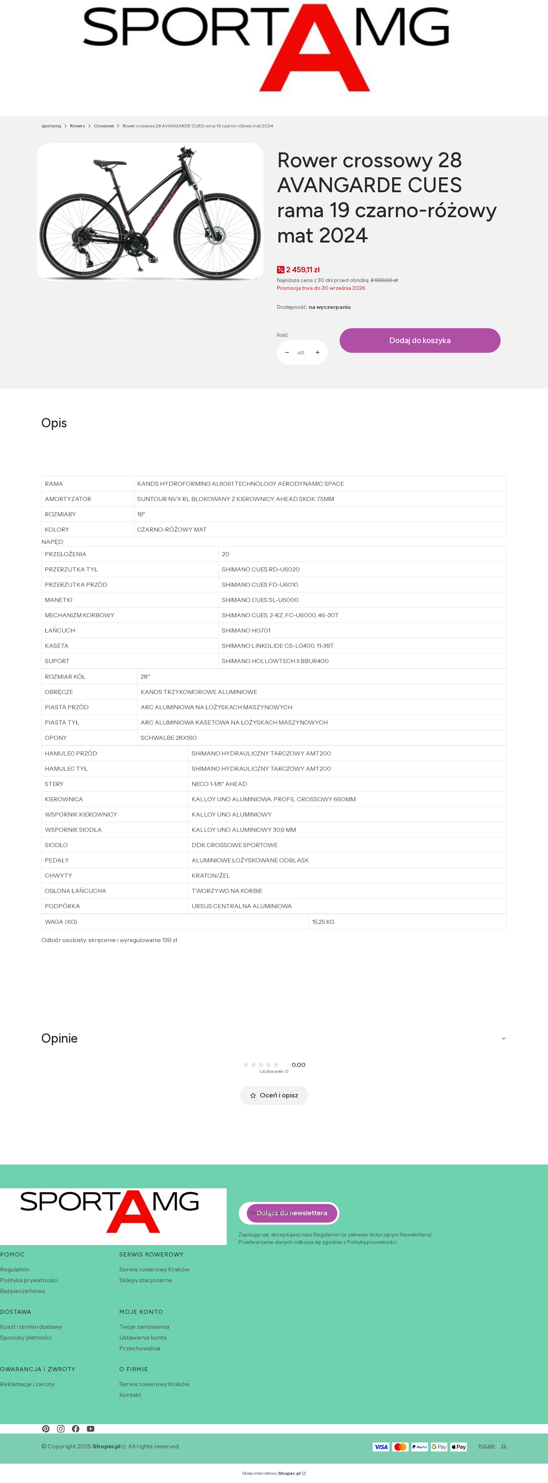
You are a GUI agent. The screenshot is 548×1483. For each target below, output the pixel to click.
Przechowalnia (139, 1348)
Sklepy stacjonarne (145, 1280)
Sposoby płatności (25, 1337)
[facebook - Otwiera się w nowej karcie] (75, 1428)
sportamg (51, 126)
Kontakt (130, 1394)
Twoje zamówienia (144, 1326)
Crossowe (104, 126)
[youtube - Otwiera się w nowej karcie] (90, 1428)
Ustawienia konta (143, 1337)
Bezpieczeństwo (22, 1291)
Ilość (282, 335)
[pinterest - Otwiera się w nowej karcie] (45, 1428)
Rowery (77, 126)
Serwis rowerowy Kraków (154, 1269)
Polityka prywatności (29, 1280)
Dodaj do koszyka (420, 340)
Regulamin (14, 1269)
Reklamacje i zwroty (27, 1384)
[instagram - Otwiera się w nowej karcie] (60, 1428)
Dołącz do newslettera (292, 1213)
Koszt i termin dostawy (31, 1326)
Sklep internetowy (271, 1473)
